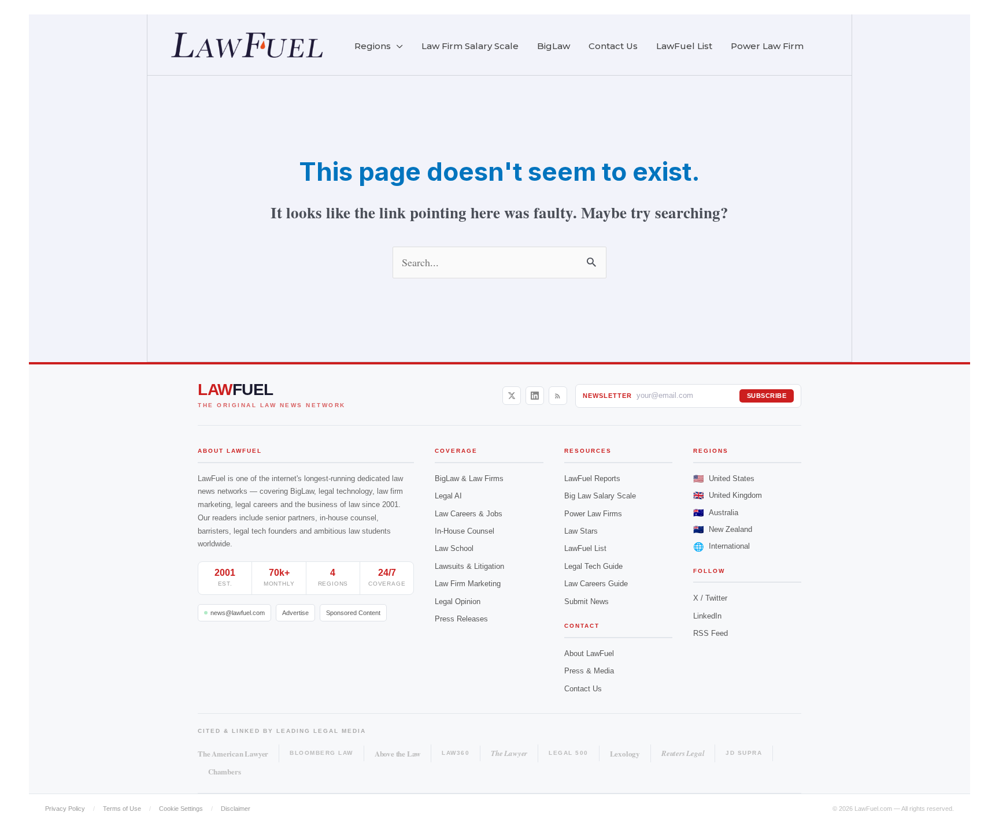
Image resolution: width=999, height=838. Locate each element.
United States (723, 478)
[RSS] (558, 395)
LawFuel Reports (592, 478)
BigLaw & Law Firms (469, 478)
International (721, 547)
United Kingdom (727, 495)
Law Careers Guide (596, 583)
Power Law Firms (593, 513)
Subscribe (767, 395)
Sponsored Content (353, 612)
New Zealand (722, 529)
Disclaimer (235, 808)
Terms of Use (122, 808)
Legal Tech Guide (593, 566)
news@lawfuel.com (237, 612)
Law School (454, 548)
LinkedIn (707, 616)
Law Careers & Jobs (468, 513)
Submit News (586, 601)
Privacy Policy (65, 808)
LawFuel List (585, 548)
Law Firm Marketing (468, 583)
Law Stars (581, 531)
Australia (715, 512)
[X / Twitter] (511, 395)
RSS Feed (710, 633)
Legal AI (448, 495)
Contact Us (583, 688)
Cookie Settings (181, 808)
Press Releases (461, 618)
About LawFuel (589, 653)
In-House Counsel (464, 531)
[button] (397, 46)
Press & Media (589, 670)
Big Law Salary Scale (600, 495)
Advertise (295, 612)
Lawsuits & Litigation (469, 566)
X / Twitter (710, 598)
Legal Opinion (457, 601)
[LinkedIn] (535, 395)
